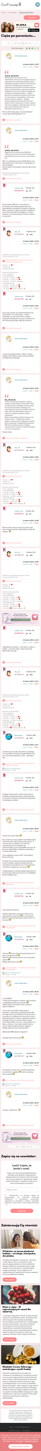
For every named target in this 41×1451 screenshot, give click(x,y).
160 (16, 43)
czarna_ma (18, 188)
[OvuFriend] (11, 6)
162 (23, 43)
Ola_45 (17, 232)
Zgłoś (37, 67)
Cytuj (24, 67)
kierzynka (18, 735)
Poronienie (12, 12)
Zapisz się (22, 1211)
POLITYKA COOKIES (14, 1430)
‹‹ (8, 43)
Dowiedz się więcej (31, 1441)
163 (26, 43)
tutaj (6, 1204)
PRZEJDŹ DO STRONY (20, 1446)
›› (37, 43)
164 (30, 43)
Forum (3, 12)
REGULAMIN (26, 1430)
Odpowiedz (32, 17)
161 (19, 43)
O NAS (11, 1427)
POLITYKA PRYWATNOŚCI (22, 1427)
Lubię (30, 67)
